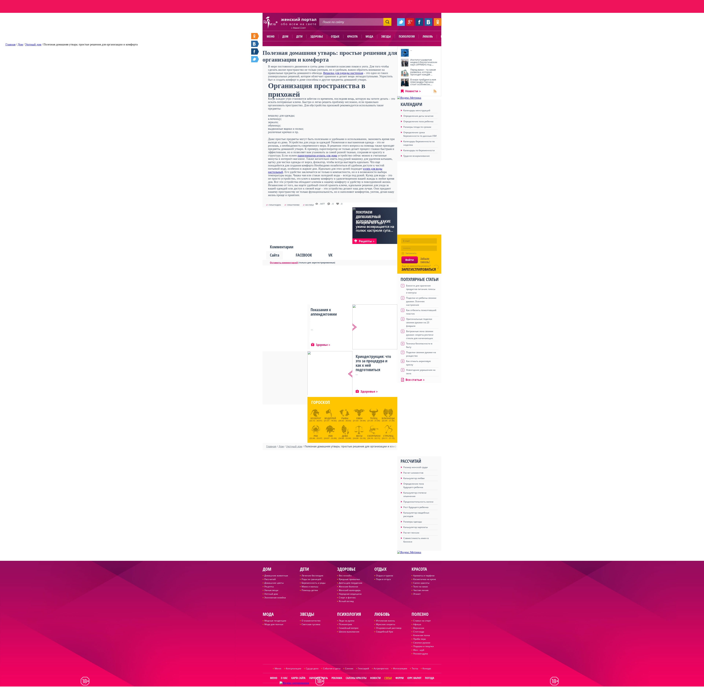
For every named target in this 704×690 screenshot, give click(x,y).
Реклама (336, 678)
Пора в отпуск (383, 579)
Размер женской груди (415, 467)
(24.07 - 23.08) (330, 436)
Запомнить (411, 253)
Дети (299, 36)
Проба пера (419, 639)
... (411, 49)
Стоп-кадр (418, 631)
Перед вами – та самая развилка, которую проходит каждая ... (423, 72)
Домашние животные (276, 575)
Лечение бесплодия (312, 575)
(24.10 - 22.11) (373, 436)
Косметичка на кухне (424, 579)
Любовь (428, 36)
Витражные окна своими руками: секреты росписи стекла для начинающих (419, 335)
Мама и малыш (310, 586)
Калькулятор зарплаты (415, 527)
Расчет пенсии (411, 532)
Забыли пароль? (425, 260)
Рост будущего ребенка (415, 507)
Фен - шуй (418, 650)
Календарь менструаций (416, 110)
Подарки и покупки (423, 646)
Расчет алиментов (413, 472)
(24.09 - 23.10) (359, 436)
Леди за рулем (346, 620)
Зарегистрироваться (419, 269)
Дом (285, 36)
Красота (352, 36)
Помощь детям (310, 590)
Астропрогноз (381, 668)
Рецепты (269, 586)
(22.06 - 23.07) (315, 436)
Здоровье (316, 36)
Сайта (274, 255)
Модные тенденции (275, 620)
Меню (270, 36)
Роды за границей (311, 579)
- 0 (332, 204)
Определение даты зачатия (418, 115)
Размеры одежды (412, 521)
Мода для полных (273, 624)
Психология (407, 36)
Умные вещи (271, 590)
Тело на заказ (420, 586)
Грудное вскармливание (416, 155)
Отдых (335, 36)
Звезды (386, 36)
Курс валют (414, 678)
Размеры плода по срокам (417, 126)
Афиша (417, 624)
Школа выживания (349, 631)
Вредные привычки (349, 579)
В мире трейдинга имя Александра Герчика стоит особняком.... (423, 82)
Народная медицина (350, 593)
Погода (429, 678)
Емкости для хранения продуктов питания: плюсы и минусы (420, 289)
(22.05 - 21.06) (388, 419)
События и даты (331, 668)
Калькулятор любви (414, 478)
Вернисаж (418, 628)
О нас (284, 678)
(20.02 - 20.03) (344, 419)
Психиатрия (345, 624)
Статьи (388, 678)
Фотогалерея (400, 668)
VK (330, 255)
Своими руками (421, 642)
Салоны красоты (356, 678)
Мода (369, 36)
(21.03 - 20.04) (359, 419)
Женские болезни (348, 586)
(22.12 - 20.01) (315, 419)
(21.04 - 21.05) (373, 419)
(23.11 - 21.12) (388, 436)
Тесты (415, 668)
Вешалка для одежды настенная (343, 73)
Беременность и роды (313, 582)
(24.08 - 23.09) (344, 436)
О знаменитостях (311, 620)
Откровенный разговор (388, 628)
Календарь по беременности (419, 150)
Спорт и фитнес (347, 597)
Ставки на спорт (422, 620)
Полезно (446, 36)
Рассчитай (270, 579)
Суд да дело (312, 668)
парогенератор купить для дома (317, 155)
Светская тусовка (311, 624)
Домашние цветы (274, 582)
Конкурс (427, 668)
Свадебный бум (384, 631)
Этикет (417, 593)
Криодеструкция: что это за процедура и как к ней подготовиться (373, 363)
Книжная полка (421, 635)
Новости (411, 91)
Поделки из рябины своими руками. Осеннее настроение (421, 301)
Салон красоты (421, 582)
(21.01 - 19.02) (330, 419)
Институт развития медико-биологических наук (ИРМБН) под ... (423, 62)
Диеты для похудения (350, 582)
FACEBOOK (304, 255)
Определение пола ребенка (418, 121)
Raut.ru (340, 688)
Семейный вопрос (349, 628)
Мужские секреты (385, 624)
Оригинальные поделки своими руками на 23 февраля (419, 322)
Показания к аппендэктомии (324, 312)
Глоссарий (363, 668)
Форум (399, 678)
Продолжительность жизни (418, 501)
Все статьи (309, 205)
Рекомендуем (420, 653)
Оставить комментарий (284, 262)
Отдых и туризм (384, 575)
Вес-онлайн (345, 575)
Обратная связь (318, 678)
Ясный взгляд (346, 601)
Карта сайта (298, 678)
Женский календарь (350, 590)
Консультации (293, 668)
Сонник (349, 668)
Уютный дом (271, 593)
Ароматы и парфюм (423, 575)
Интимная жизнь (385, 620)
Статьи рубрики (293, 205)
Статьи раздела (275, 205)
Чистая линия (420, 590)
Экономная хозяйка (275, 597)
